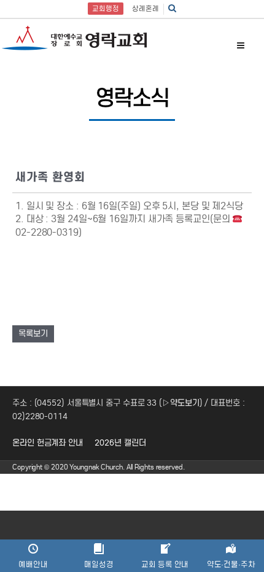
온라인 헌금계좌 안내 (47, 443)
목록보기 (33, 333)
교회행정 (105, 8)
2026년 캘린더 (120, 443)
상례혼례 (145, 8)
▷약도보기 (181, 403)
